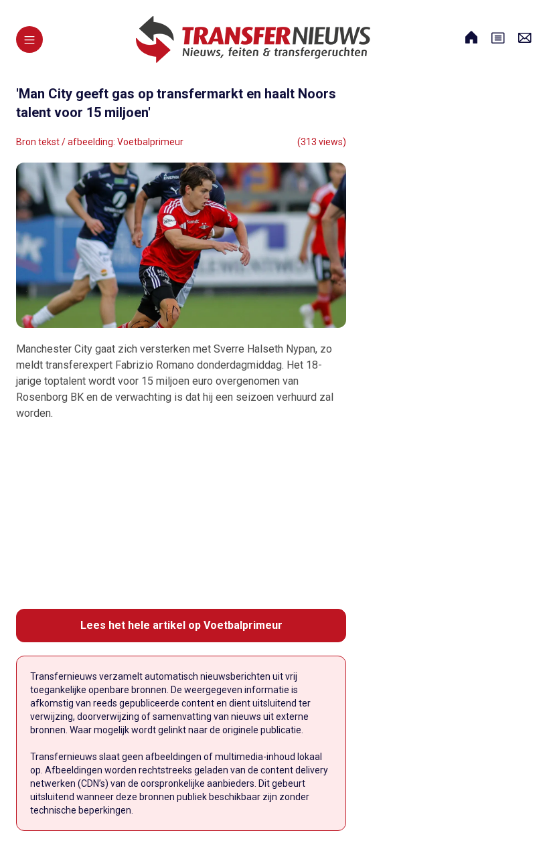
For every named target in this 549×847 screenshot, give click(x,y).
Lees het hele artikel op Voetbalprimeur (181, 625)
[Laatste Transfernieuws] (253, 39)
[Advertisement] (181, 515)
